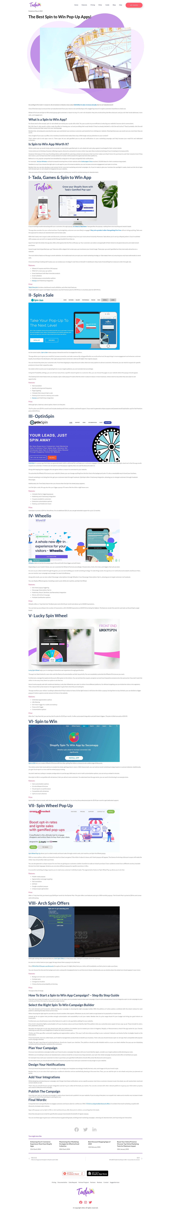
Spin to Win (32, 763)
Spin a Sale (44, 352)
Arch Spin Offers (59, 958)
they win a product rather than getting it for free (106, 230)
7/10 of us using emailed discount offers (98, 1103)
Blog (114, 5)
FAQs (100, 5)
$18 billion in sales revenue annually (85, 105)
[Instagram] (85, 1202)
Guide (107, 5)
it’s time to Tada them (79, 226)
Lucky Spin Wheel (33, 670)
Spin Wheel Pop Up (34, 853)
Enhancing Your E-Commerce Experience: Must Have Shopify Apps (41, 1144)
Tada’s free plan (33, 287)
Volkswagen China (86, 161)
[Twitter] (90, 1202)
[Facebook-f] (81, 1202)
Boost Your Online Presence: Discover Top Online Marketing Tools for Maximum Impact (128, 1144)
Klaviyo (34, 280)
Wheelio (31, 563)
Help (120, 5)
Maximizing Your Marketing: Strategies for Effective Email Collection (69, 1144)
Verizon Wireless (42, 161)
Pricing (93, 5)
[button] (77, 1130)
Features (84, 5)
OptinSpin (31, 463)
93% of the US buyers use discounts (43, 966)
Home (76, 5)
